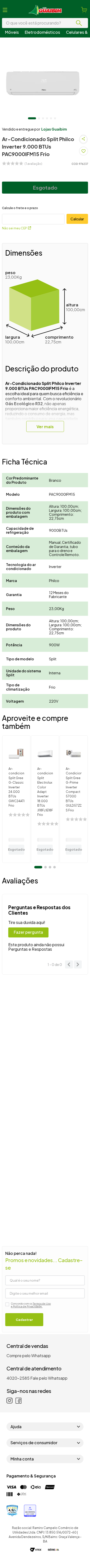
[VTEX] (36, 1550)
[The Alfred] (53, 1550)
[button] (5, 10)
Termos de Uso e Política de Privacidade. (31, 1305)
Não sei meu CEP (14, 228)
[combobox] (45, 23)
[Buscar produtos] (80, 23)
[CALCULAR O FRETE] (77, 219)
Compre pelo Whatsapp (28, 1355)
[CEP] (33, 215)
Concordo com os (31, 1305)
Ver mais (45, 426)
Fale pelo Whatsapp (49, 1378)
